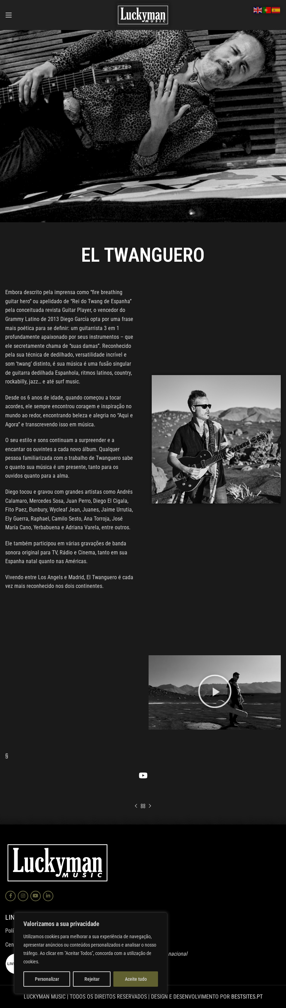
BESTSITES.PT (247, 996)
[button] (214, 692)
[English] (258, 9)
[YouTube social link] (35, 896)
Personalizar (47, 979)
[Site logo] (143, 14)
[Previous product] (136, 806)
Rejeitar (91, 979)
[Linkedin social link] (48, 896)
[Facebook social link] (10, 896)
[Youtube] (143, 775)
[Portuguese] (267, 9)
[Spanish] (276, 9)
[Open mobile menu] (9, 15)
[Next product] (149, 806)
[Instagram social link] (23, 896)
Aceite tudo (136, 979)
